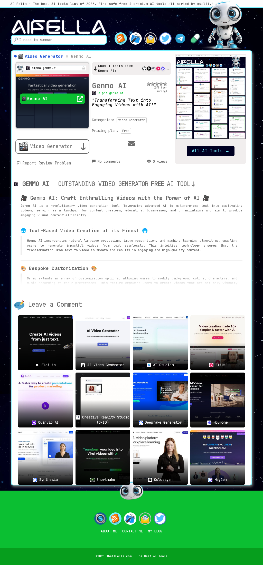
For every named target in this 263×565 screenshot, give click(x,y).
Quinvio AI (47, 422)
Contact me (132, 531)
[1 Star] (149, 84)
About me (109, 531)
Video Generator (44, 56)
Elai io (47, 365)
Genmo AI (109, 85)
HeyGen (219, 479)
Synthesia (47, 479)
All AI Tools (210, 150)
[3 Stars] (157, 84)
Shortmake (105, 479)
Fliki (219, 365)
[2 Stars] (153, 84)
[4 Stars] (161, 84)
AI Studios (162, 365)
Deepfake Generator (162, 422)
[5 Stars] (165, 84)
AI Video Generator (104, 365)
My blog (155, 531)
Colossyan (162, 479)
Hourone (219, 422)
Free (125, 131)
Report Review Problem (46, 163)
